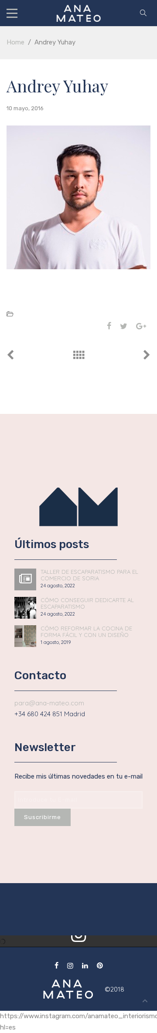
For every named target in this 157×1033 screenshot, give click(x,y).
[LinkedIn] (85, 966)
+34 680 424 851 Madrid (49, 714)
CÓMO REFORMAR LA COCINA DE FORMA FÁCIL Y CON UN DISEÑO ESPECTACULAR (86, 631)
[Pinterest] (100, 966)
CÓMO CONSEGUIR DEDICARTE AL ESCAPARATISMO (87, 603)
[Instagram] (70, 966)
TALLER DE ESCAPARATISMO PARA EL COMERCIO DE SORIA (89, 575)
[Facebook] (56, 966)
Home (15, 42)
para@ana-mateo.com (49, 703)
